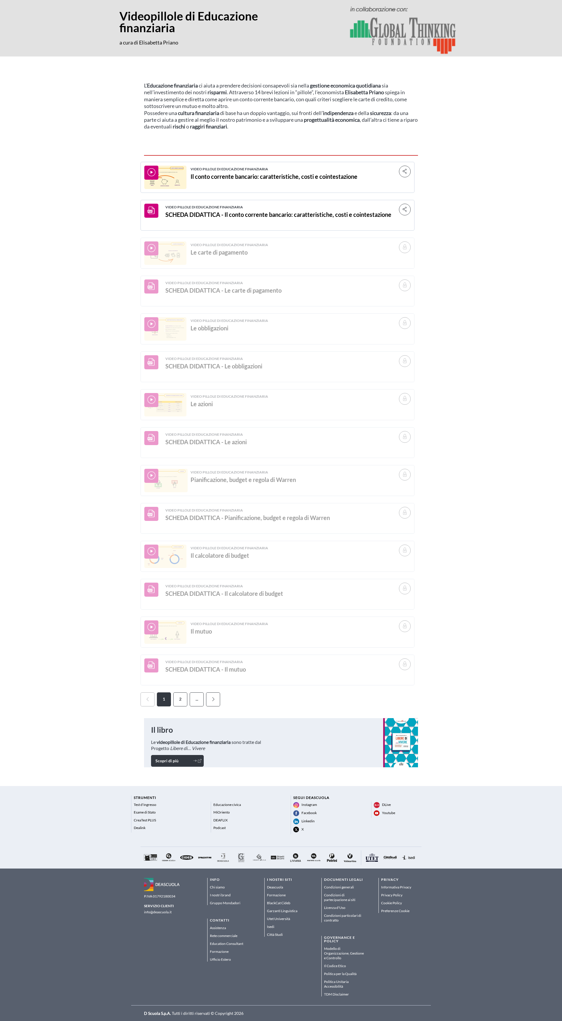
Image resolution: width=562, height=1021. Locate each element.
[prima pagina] (147, 699)
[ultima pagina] (213, 699)
